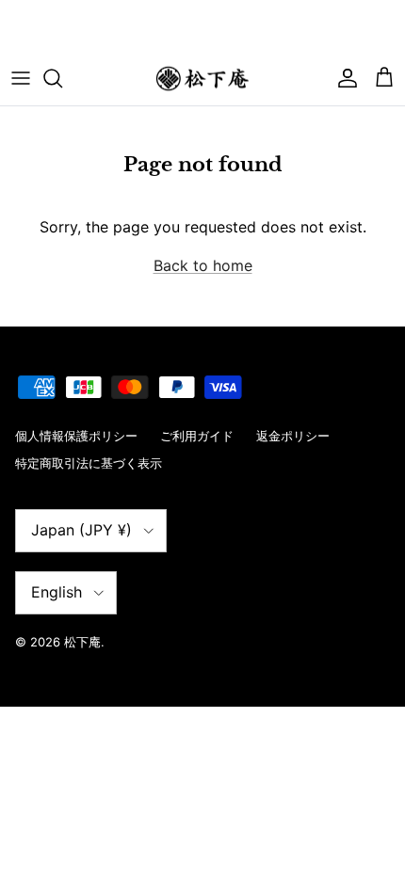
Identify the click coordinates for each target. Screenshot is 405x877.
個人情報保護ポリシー (76, 435)
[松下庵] (202, 78)
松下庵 (82, 641)
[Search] (62, 78)
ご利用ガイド (197, 435)
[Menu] (20, 78)
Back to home (203, 265)
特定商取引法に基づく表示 (88, 462)
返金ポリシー (293, 435)
